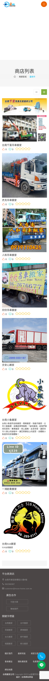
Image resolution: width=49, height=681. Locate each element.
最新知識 (21, 653)
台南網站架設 (27, 677)
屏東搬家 (24, 630)
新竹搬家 (24, 637)
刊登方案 (14, 602)
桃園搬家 (9, 644)
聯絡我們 (14, 609)
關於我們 (8, 653)
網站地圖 (8, 669)
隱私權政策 (22, 661)
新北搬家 (24, 644)
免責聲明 (36, 661)
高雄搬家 (9, 630)
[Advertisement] (24, 34)
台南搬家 (9, 623)
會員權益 (8, 661)
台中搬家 (24, 623)
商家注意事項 (36, 653)
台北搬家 (9, 637)
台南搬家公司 (8, 674)
